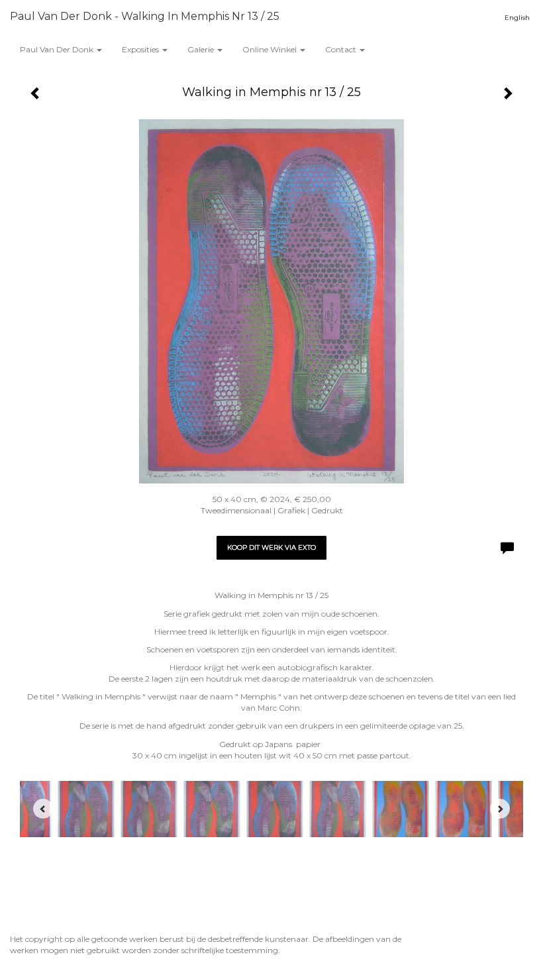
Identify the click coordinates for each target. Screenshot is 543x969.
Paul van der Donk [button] (57, 49)
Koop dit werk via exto (271, 547)
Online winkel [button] (270, 49)
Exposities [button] (141, 49)
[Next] (500, 809)
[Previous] (43, 809)
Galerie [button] (201, 49)
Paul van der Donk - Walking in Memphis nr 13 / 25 (144, 16)
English (517, 17)
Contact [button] (341, 49)
